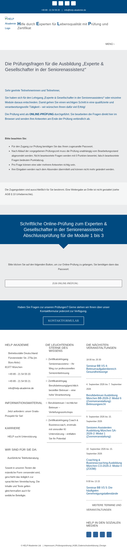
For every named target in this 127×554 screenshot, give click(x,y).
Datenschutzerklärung (88, 545)
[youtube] (73, 3)
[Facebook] (88, 534)
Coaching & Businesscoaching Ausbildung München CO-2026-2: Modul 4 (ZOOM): (104, 464)
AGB (75, 545)
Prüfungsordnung (63, 545)
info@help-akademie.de (75, 10)
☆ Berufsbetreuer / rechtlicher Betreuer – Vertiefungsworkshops (63, 407)
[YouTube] (109, 534)
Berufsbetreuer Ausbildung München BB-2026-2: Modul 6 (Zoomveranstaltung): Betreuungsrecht (103, 400)
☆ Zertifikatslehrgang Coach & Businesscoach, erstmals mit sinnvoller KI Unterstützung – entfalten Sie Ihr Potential (63, 429)
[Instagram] (95, 534)
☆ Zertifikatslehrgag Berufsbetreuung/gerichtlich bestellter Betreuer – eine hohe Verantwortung (63, 388)
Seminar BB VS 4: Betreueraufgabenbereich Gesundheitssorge (101, 368)
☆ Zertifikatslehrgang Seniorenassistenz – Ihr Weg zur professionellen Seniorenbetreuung (62, 366)
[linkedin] (67, 3)
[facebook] (54, 3)
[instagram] (61, 3)
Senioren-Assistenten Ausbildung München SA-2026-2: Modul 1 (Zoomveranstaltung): (101, 432)
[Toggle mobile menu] (120, 44)
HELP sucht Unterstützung (22, 436)
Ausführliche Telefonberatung (23, 458)
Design (103, 545)
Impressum (49, 545)
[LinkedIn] (102, 534)
